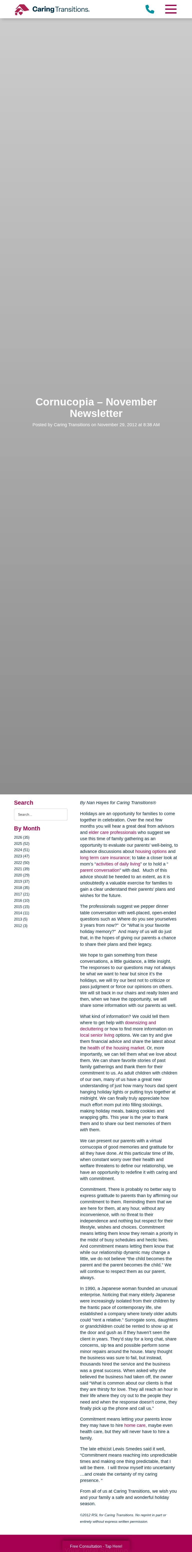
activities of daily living (118, 863)
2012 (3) (21, 926)
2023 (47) (22, 856)
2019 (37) (22, 881)
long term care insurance (105, 857)
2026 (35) (22, 837)
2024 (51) (22, 850)
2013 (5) (21, 919)
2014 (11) (21, 913)
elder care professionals (112, 832)
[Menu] (170, 9)
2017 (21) (22, 894)
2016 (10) (22, 900)
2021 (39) (22, 869)
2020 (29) (22, 875)
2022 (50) (22, 862)
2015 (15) (22, 907)
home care (135, 1425)
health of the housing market (116, 1047)
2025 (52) (22, 843)
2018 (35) (22, 887)
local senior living (97, 1035)
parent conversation (100, 870)
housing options (151, 851)
